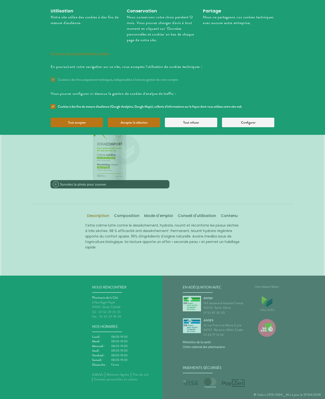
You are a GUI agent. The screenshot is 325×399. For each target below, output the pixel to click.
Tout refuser (191, 122)
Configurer (248, 122)
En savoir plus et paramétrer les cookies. (80, 53)
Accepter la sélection (134, 122)
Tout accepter (77, 122)
